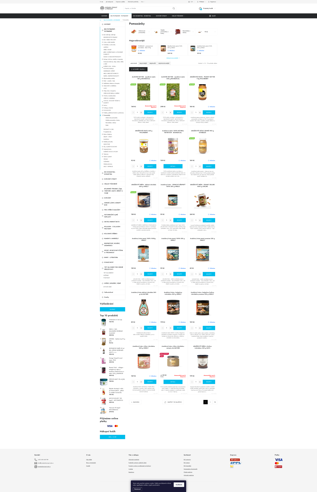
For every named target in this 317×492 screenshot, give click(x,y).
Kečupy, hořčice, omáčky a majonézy (113, 59)
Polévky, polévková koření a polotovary (114, 113)
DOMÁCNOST (109, 262)
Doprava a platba (120, 2)
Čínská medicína (188, 472)
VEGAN (106, 159)
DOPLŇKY (107, 198)
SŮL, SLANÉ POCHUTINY (110, 147)
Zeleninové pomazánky (111, 118)
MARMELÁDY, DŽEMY (109, 71)
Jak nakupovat (109, 2)
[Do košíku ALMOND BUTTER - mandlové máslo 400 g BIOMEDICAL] (179, 112)
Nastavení (137, 489)
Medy (107, 125)
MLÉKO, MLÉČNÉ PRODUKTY (111, 76)
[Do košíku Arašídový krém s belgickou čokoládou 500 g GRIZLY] (179, 328)
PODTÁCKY (107, 278)
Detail (173, 166)
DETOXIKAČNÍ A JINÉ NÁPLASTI (111, 216)
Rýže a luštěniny (108, 134)
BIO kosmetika (187, 466)
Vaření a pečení (108, 156)
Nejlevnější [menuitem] (143, 63)
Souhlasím (179, 485)
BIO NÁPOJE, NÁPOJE (109, 35)
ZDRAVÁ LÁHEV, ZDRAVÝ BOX (112, 204)
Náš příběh (89, 459)
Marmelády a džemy (111, 123)
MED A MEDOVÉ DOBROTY (111, 73)
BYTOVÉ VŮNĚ (108, 287)
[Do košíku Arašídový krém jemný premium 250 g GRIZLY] (209, 274)
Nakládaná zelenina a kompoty (111, 83)
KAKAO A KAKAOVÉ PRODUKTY (112, 57)
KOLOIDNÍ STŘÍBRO (110, 234)
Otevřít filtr (138, 69)
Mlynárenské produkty (109, 78)
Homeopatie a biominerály (190, 469)
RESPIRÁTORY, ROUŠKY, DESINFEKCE (112, 244)
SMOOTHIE (107, 144)
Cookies (131, 469)
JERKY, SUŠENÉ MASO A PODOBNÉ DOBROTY (113, 53)
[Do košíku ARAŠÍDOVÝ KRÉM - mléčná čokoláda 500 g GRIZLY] (150, 220)
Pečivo (105, 105)
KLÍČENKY (106, 275)
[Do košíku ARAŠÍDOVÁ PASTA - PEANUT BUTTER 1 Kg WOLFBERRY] (209, 112)
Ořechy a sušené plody (110, 96)
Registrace (213, 2)
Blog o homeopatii (91, 463)
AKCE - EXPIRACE (108, 166)
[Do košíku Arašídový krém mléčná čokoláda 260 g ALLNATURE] (150, 328)
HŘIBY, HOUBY (107, 49)
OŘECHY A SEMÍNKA (109, 98)
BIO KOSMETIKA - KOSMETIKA (110, 173)
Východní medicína (189, 475)
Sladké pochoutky (108, 142)
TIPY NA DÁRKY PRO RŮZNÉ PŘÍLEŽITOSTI (113, 268)
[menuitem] (104, 15)
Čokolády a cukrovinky (109, 45)
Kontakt (88, 466)
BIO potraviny (187, 459)
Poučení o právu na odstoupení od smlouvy (140, 466)
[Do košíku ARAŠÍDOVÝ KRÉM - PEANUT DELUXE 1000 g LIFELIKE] (209, 220)
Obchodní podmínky (133, 2)
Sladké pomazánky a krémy (113, 120)
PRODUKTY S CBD (109, 129)
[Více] (212, 15)
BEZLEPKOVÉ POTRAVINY (110, 37)
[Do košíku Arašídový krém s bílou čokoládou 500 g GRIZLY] (150, 382)
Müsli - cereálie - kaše (109, 81)
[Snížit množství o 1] (133, 112)
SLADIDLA (106, 139)
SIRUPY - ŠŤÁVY (108, 137)
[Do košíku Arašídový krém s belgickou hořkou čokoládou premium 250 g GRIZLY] (209, 328)
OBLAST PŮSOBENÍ (110, 184)
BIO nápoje (187, 463)
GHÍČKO (106, 47)
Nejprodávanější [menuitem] (163, 63)
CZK (191, 2)
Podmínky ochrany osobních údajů (137, 463)
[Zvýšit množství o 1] (141, 112)
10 (215, 402)
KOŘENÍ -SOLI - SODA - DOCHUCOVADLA (110, 67)
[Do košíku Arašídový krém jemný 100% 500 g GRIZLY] (179, 274)
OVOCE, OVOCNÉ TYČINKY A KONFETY (112, 102)
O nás (101, 2)
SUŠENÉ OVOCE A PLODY (111, 151)
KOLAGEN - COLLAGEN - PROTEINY (112, 228)
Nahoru (136, 402)
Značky (106, 297)
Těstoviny (106, 154)
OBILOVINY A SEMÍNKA (110, 86)
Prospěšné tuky (107, 132)
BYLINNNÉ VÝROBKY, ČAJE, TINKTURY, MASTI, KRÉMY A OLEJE (113, 191)
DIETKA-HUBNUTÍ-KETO (112, 222)
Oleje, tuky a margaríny (110, 91)
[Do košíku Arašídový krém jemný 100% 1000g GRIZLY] (150, 274)
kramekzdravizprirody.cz (44, 466)
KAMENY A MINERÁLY (111, 238)
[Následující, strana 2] (210, 402)
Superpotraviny (107, 149)
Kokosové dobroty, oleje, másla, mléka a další (113, 63)
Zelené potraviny (108, 164)
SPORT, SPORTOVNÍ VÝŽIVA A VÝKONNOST (113, 251)
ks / (112, 437)
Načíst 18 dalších (174, 402)
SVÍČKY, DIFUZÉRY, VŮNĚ (112, 283)
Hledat (173, 8)
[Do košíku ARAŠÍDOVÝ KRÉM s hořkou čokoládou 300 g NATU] (209, 382)
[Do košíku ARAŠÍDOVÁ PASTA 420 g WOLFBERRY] (150, 166)
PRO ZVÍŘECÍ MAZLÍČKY (112, 210)
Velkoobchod (108, 292)
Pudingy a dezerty (108, 108)
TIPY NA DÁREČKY (109, 273)
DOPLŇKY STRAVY (110, 179)
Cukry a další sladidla (109, 42)
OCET (105, 88)
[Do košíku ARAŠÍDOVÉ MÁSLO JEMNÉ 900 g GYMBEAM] (209, 166)
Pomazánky (107, 115)
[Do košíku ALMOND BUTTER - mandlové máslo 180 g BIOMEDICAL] (150, 112)
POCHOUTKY (107, 110)
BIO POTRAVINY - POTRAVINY (110, 30)
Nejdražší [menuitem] (153, 63)
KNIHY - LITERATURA (111, 257)
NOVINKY (107, 24)
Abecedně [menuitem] (134, 63)
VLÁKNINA (106, 161)
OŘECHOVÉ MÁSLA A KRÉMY (111, 93)
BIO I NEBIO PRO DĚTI (110, 40)
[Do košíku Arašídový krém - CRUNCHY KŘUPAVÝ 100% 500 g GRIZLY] (179, 220)
